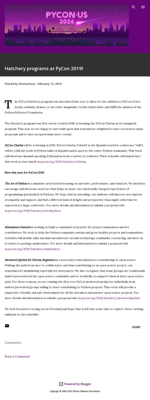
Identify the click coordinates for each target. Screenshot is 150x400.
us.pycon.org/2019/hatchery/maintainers (32, 249)
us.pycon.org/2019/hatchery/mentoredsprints (109, 298)
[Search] (133, 7)
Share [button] (136, 327)
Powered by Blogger (77, 384)
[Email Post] (7, 327)
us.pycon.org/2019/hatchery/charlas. (62, 161)
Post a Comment (17, 356)
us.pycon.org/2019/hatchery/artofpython (32, 210)
